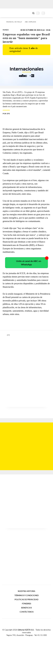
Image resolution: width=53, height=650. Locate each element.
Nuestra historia (26, 591)
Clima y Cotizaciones (28, 13)
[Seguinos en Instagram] (31, 638)
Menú (49, 13)
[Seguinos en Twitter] (25, 638)
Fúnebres (26, 604)
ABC (7, 13)
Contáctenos (26, 612)
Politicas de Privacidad (26, 599)
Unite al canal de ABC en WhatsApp (28, 263)
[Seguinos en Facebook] (22, 638)
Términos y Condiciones (26, 595)
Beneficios (26, 608)
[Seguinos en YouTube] (28, 638)
